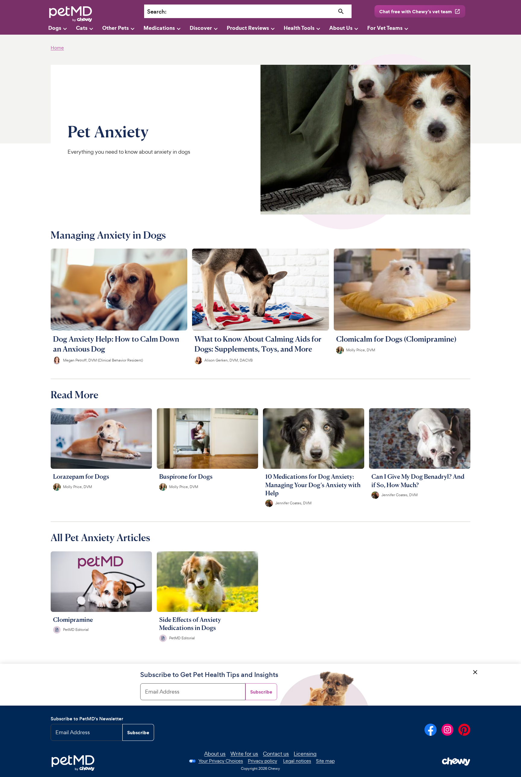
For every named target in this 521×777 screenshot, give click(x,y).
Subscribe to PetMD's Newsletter (87, 719)
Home (57, 48)
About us (215, 753)
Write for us (244, 753)
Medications (159, 28)
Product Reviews (248, 28)
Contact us (276, 753)
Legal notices (297, 761)
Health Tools (299, 28)
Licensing (305, 753)
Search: (156, 11)
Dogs (54, 28)
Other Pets (115, 28)
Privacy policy (262, 761)
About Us (340, 28)
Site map (325, 761)
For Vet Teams (385, 28)
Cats (81, 28)
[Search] (341, 11)
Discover (201, 28)
